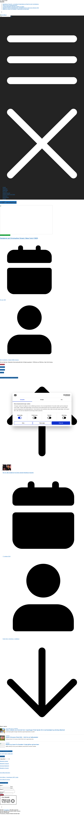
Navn (1, 785)
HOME (4, 187)
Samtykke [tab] (22, 399)
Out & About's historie (5, 779)
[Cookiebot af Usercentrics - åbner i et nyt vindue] (64, 395)
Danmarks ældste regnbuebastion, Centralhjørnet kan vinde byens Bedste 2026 (21, 7)
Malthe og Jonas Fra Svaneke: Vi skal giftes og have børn (16, 9)
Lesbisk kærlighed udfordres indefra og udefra (13, 6)
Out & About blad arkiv (5, 772)
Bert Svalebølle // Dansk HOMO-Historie (9, 360)
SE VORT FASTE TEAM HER (6, 753)
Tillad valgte (42, 423)
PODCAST (5, 196)
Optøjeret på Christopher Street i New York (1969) (19, 238)
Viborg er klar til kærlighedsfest (10, 5)
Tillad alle (61, 423)
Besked (2, 792)
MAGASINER (6, 197)
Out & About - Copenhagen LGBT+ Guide (9, 777)
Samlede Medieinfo (4, 766)
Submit (2, 794)
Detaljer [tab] (42, 399)
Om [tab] (61, 399)
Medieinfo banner (4, 761)
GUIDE (4, 199)
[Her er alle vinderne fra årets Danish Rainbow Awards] (7, 470)
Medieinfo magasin (4, 763)
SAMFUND (5, 190)
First (11, 786)
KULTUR (5, 191)
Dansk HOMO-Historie (5, 235)
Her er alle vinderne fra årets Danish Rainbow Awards (18, 472)
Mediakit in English (4, 768)
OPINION (5, 189)
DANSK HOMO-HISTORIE (9, 194)
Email (1, 789)
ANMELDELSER (6, 193)
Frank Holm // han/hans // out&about (11, 639)
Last (11, 788)
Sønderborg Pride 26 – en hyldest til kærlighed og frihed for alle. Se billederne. (21, 4)
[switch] (34, 418)
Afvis (23, 423)
